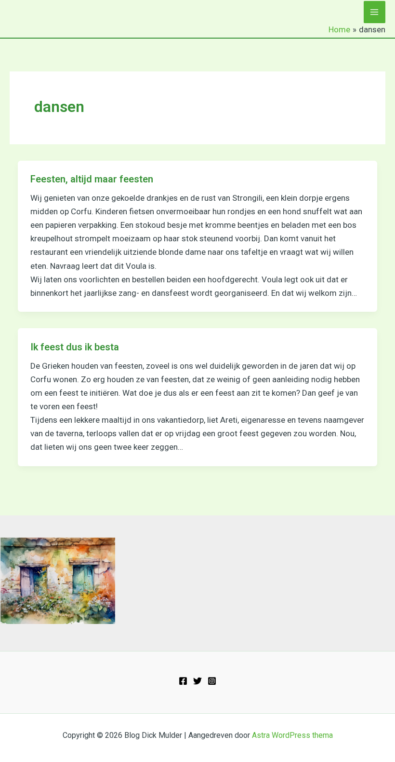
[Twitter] (197, 681)
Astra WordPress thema (292, 735)
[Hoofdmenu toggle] (375, 12)
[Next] (95, 580)
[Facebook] (183, 681)
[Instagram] (212, 681)
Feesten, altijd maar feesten (91, 179)
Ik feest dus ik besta (74, 347)
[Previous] (20, 580)
